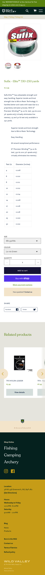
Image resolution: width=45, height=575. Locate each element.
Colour (7, 247)
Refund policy (9, 552)
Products (7, 531)
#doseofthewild (22, 428)
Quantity (8, 258)
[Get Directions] (10, 493)
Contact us (28, 292)
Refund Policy (8, 568)
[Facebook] (13, 471)
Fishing (11, 17)
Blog (6, 523)
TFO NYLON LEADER (14, 381)
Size (5, 237)
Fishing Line (19, 17)
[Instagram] (6, 471)
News (6, 528)
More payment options (22, 284)
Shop (6, 17)
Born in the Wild (10, 539)
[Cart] (35, 10)
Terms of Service (10, 547)
